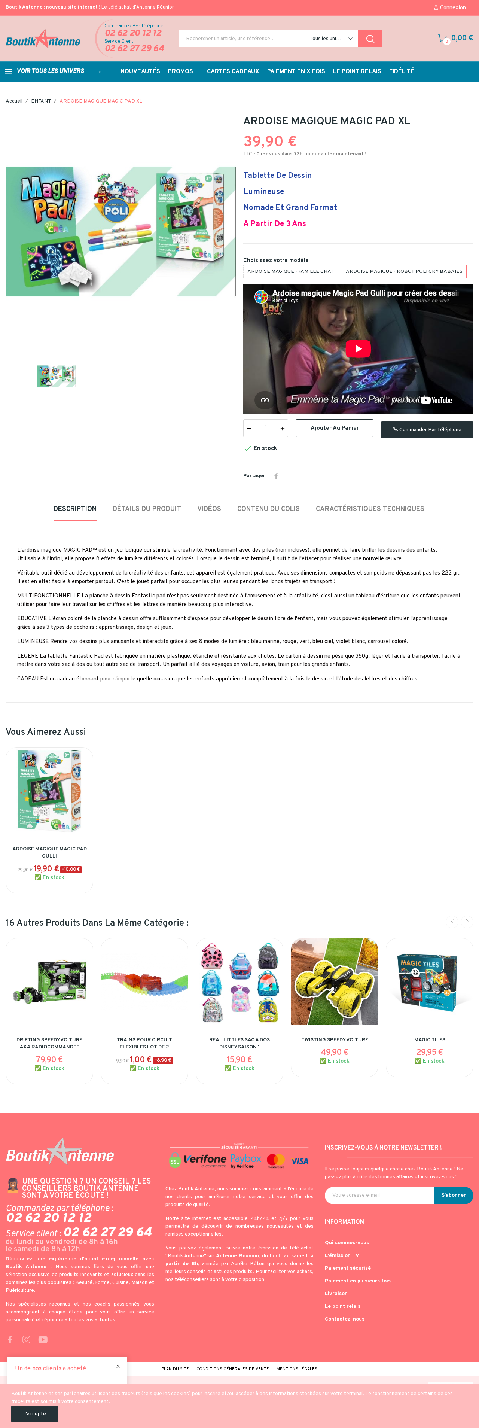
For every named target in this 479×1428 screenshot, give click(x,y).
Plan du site (175, 1369)
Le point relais (342, 1306)
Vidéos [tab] (209, 509)
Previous (452, 922)
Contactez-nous (344, 1319)
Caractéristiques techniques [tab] (370, 509)
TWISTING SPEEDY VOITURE (334, 1040)
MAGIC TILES (429, 1040)
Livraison (336, 1294)
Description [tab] (75, 509)
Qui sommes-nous (347, 1243)
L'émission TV (342, 1255)
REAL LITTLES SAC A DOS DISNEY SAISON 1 (239, 1044)
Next (467, 922)
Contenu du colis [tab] (268, 509)
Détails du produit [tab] (147, 509)
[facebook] (10, 1340)
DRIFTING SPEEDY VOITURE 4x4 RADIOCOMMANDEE (49, 1044)
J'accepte (34, 1414)
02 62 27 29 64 (134, 49)
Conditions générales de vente (232, 1369)
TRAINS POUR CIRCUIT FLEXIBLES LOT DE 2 (144, 1044)
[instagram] (26, 1340)
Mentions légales (297, 1369)
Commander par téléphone (429, 430)
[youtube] (43, 1340)
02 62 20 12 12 (132, 34)
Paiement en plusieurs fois (358, 1281)
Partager (276, 476)
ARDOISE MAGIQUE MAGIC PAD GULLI (49, 853)
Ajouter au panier (335, 428)
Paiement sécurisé (348, 1268)
